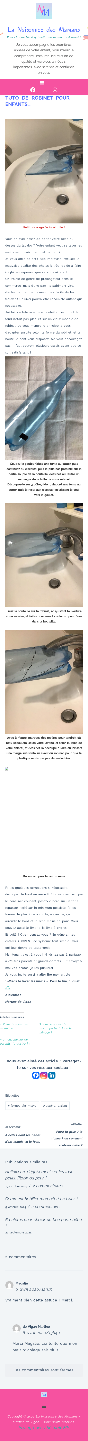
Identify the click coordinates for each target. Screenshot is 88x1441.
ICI (7, 987)
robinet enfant (55, 1105)
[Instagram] (55, 89)
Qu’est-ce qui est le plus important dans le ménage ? (55, 1028)
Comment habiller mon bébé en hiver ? (41, 1198)
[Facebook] (32, 89)
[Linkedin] (51, 1075)
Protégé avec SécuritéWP (44, 1427)
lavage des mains (22, 1105)
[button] (41, 83)
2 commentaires (48, 1185)
